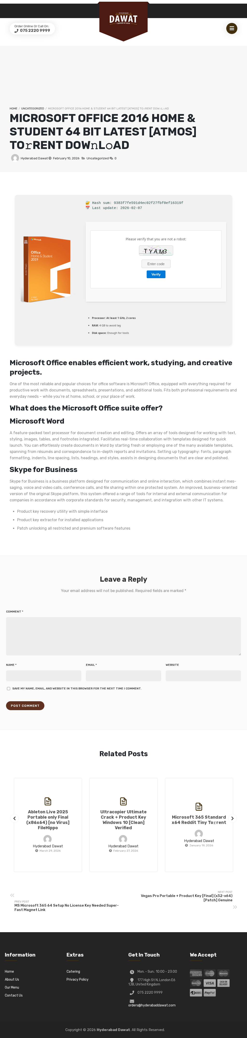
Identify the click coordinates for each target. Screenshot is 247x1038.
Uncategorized (32, 108)
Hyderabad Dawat (34, 158)
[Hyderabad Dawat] (123, 18)
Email (91, 665)
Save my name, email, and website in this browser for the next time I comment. (76, 688)
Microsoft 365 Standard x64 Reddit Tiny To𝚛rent (199, 820)
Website (172, 665)
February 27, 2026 (125, 850)
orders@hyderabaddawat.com (152, 1005)
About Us (12, 979)
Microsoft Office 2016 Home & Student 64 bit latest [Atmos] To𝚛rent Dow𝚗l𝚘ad (103, 131)
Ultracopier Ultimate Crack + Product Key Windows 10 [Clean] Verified (123, 819)
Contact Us (14, 995)
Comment (14, 611)
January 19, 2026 (201, 845)
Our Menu (12, 987)
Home (13, 108)
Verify (156, 274)
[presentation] (14, 818)
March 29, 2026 (50, 850)
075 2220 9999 (34, 30)
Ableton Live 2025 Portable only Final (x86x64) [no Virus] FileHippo (47, 819)
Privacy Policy (78, 979)
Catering (73, 972)
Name (11, 665)
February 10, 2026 (66, 158)
